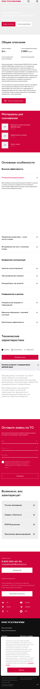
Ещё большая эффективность (13, 322)
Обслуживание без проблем (12, 276)
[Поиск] (28, 1)
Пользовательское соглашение (9, 680)
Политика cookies (6, 682)
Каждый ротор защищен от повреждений (12, 303)
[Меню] (37, 1)
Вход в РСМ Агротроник (9, 631)
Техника (4, 636)
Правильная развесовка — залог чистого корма (14, 238)
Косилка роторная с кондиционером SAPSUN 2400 (16, 366)
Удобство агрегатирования (12, 268)
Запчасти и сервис (26, 636)
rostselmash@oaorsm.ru (14, 564)
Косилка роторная (7, 64)
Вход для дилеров (7, 628)
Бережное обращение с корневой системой (15, 313)
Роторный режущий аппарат (13, 177)
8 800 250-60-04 (12, 561)
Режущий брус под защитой (12, 283)
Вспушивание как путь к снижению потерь (15, 248)
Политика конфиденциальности (9, 678)
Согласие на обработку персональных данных (7, 685)
